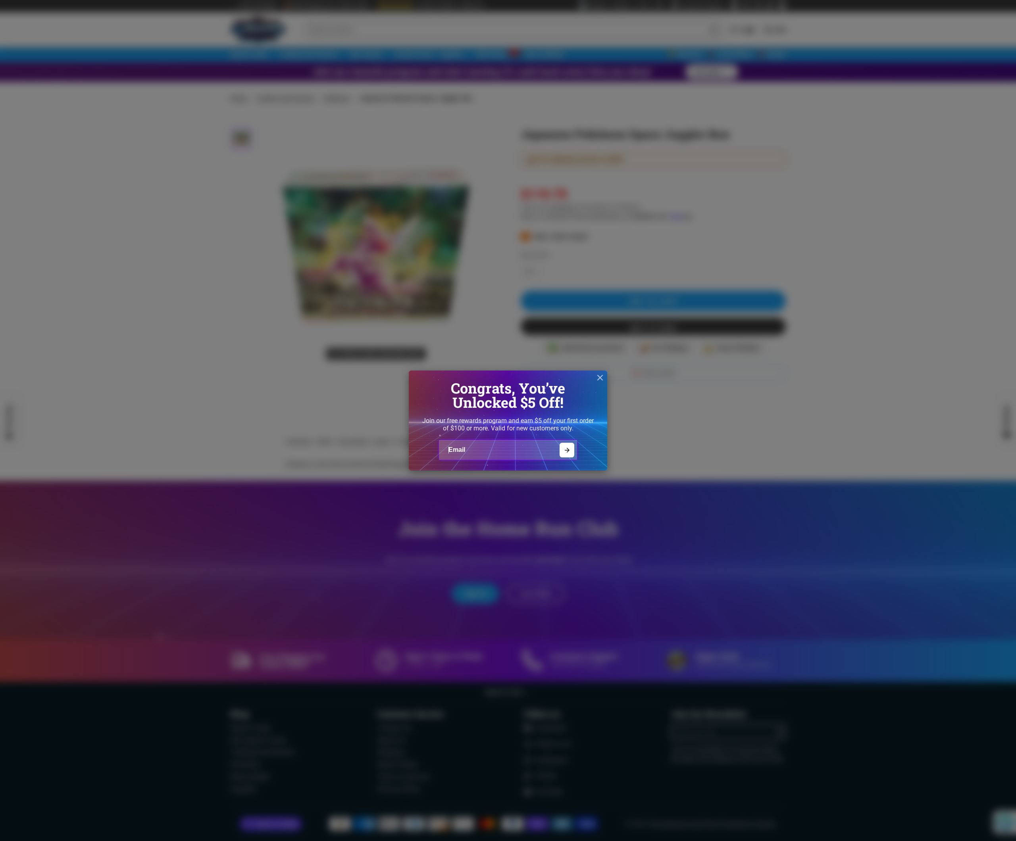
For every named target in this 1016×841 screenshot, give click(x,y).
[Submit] (567, 450)
